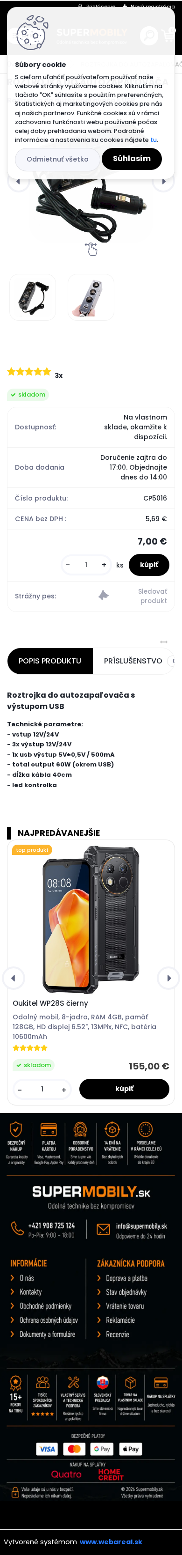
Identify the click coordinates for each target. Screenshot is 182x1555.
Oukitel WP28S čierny (50, 1003)
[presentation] (18, 180)
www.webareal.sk (111, 1542)
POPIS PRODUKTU (50, 661)
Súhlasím (132, 158)
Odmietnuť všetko (58, 159)
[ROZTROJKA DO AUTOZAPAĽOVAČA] (91, 181)
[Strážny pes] (132, 596)
